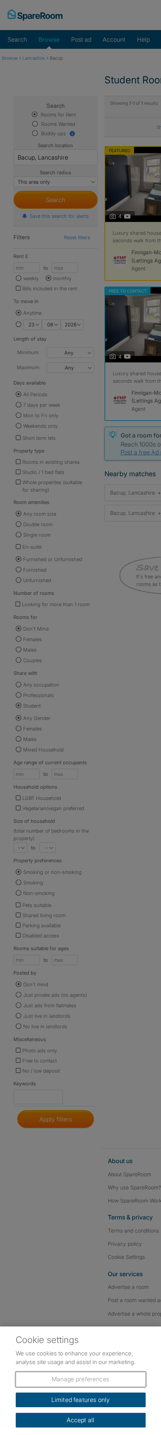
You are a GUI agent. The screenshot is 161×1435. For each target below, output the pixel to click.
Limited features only (80, 1399)
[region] (80, 1380)
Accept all (81, 1420)
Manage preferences (80, 1379)
